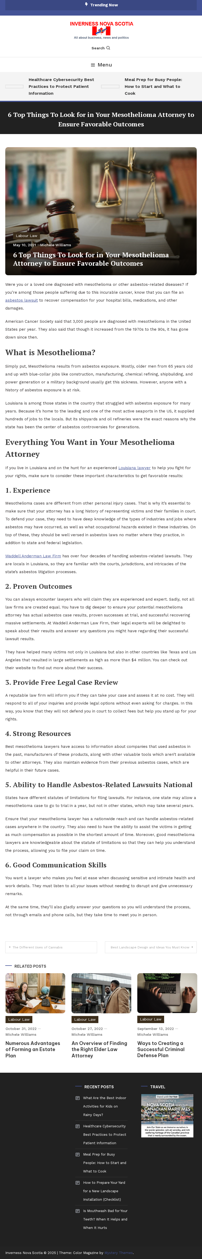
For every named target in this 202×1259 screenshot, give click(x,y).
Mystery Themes (118, 1253)
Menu (105, 64)
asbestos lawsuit (21, 300)
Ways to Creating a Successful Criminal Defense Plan (161, 1049)
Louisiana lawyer (134, 467)
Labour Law (26, 236)
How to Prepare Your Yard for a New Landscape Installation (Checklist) (104, 1191)
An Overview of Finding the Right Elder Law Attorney (99, 1049)
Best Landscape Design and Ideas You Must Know (150, 947)
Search (98, 48)
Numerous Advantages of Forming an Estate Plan (33, 1049)
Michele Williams (55, 245)
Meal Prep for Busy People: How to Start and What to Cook (147, 86)
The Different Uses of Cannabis (38, 947)
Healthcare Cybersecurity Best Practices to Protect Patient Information (55, 86)
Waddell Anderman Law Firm (33, 556)
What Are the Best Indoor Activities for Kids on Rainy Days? (104, 1106)
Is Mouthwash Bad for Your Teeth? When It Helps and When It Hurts (105, 1219)
